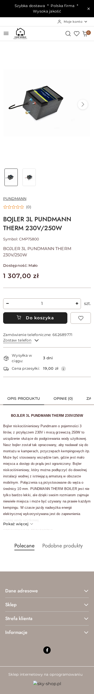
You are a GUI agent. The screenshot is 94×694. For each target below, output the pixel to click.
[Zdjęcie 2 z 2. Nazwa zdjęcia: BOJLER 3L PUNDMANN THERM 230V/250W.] (29, 177)
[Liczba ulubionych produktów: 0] (76, 33)
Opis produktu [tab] (23, 398)
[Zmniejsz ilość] (7, 304)
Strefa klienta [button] (18, 618)
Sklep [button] (11, 604)
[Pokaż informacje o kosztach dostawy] (63, 369)
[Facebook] (47, 650)
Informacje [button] (16, 632)
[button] (83, 104)
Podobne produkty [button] (62, 546)
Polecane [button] (24, 546)
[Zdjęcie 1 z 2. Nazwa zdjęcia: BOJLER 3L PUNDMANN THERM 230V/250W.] (11, 177)
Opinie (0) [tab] (63, 398)
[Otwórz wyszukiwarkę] (68, 33)
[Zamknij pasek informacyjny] (88, 8)
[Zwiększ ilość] (77, 304)
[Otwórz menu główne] (6, 33)
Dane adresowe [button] (21, 590)
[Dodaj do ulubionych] (80, 318)
